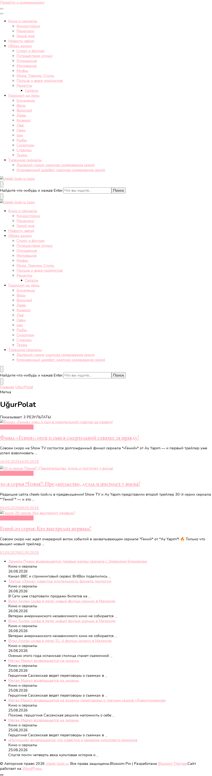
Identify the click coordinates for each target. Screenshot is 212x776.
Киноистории (28, 26)
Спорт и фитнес (31, 50)
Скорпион (25, 145)
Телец (22, 155)
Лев (20, 125)
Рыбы (22, 140)
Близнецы (26, 100)
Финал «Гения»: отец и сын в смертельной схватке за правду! (69, 437)
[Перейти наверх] (1, 774)
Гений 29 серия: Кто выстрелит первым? (45, 528)
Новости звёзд (21, 40)
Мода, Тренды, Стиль (35, 75)
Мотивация (27, 65)
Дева (21, 115)
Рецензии (25, 31)
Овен (21, 130)
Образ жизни (20, 45)
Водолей (24, 110)
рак (20, 135)
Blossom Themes (172, 763)
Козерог (24, 120)
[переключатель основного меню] (1, 8)
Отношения (27, 60)
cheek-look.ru (57, 763)
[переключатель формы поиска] (1, 184)
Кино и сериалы (22, 21)
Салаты (31, 90)
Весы (21, 105)
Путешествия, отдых (35, 55)
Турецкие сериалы (25, 160)
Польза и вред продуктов (40, 80)
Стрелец (24, 150)
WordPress (31, 768)
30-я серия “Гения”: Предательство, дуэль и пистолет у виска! (70, 483)
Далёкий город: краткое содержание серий (56, 165)
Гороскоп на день (24, 95)
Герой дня (26, 35)
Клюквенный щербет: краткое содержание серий (61, 169)
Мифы (22, 70)
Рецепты (24, 85)
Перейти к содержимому (22, 2)
